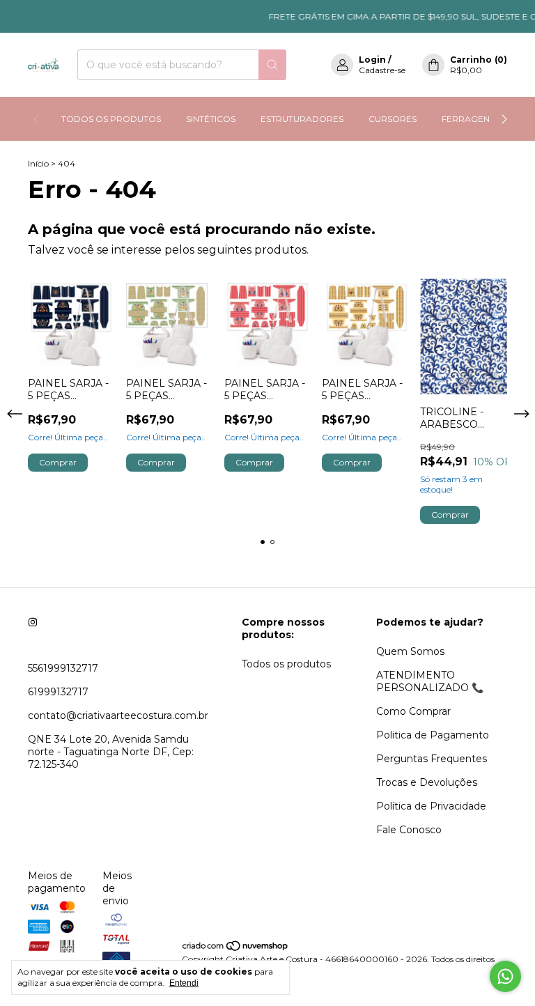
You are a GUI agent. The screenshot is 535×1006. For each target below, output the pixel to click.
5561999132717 (63, 668)
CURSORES (393, 119)
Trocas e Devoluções (426, 782)
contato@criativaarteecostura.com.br (118, 715)
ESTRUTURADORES (302, 119)
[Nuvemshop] (236, 948)
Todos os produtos (286, 664)
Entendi (184, 983)
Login (372, 59)
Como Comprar (413, 711)
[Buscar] (272, 64)
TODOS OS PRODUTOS (111, 119)
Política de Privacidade (431, 806)
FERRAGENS (468, 119)
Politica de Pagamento (432, 735)
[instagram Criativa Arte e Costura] (33, 622)
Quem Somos (410, 651)
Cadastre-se (382, 70)
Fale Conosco (409, 829)
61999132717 (58, 692)
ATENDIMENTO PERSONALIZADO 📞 (429, 681)
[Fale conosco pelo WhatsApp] (505, 976)
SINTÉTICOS (210, 119)
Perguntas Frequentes (431, 758)
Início (38, 163)
